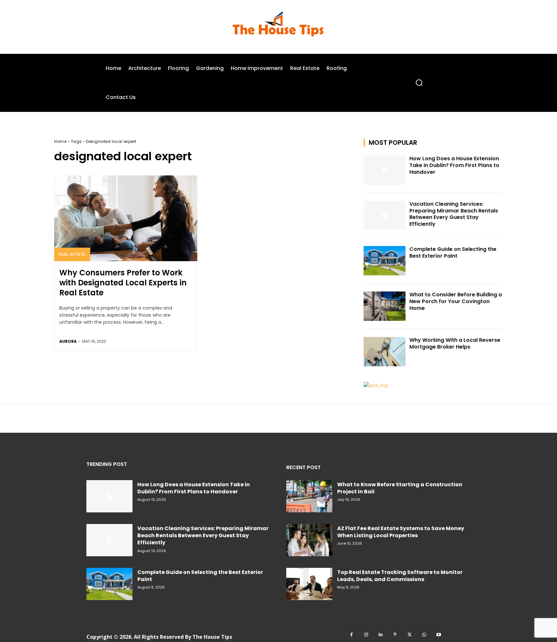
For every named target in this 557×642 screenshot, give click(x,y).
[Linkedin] (380, 634)
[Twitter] (409, 634)
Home (60, 141)
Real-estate (72, 254)
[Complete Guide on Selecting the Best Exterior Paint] (385, 260)
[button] (419, 83)
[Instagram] (366, 634)
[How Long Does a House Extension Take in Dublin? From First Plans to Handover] (385, 170)
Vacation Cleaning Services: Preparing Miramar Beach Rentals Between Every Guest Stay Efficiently (453, 214)
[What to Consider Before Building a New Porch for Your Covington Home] (385, 306)
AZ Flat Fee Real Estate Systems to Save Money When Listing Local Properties (400, 532)
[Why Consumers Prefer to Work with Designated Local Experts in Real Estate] (125, 218)
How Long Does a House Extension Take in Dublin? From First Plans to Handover (454, 165)
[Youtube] (438, 634)
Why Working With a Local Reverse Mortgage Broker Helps (454, 343)
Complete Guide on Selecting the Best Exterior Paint (452, 252)
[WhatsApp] (424, 634)
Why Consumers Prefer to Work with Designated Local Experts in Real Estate (123, 282)
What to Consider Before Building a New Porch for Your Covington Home (455, 301)
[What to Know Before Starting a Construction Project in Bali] (309, 496)
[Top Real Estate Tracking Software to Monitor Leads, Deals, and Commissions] (309, 584)
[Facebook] (351, 634)
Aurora (68, 341)
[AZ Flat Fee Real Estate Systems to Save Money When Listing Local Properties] (309, 540)
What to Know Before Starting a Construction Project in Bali (399, 488)
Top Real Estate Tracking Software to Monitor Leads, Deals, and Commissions (400, 575)
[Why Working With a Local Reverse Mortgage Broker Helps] (385, 351)
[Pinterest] (395, 634)
